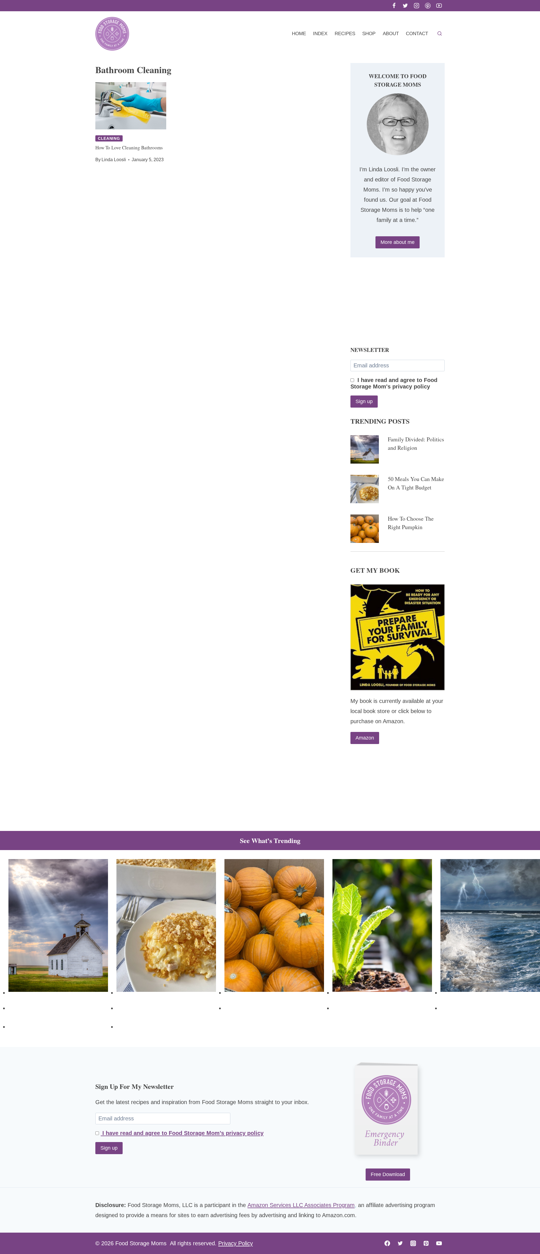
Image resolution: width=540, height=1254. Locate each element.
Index (320, 33)
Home (299, 33)
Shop (368, 33)
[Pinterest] (427, 5)
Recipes (345, 33)
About (391, 33)
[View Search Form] (440, 34)
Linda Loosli (114, 159)
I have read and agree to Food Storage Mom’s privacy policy (182, 1133)
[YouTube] (439, 5)
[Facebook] (394, 5)
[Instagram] (416, 5)
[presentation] (130, 105)
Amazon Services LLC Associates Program (301, 1205)
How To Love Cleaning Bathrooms (129, 147)
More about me (398, 242)
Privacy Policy (235, 1243)
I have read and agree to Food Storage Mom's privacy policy (393, 383)
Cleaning (109, 138)
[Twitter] (405, 5)
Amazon (365, 738)
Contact (417, 33)
